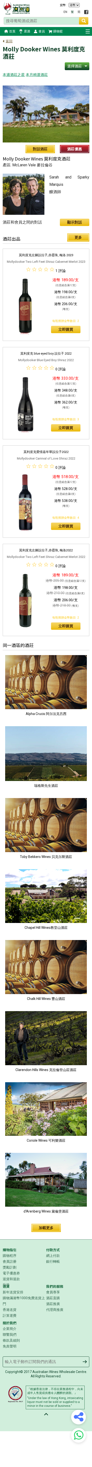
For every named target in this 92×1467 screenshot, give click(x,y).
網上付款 (53, 1256)
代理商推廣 (54, 1310)
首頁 (12, 31)
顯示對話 (74, 222)
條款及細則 (11, 1340)
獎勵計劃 (9, 1267)
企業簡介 (9, 1329)
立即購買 (65, 329)
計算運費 (9, 1315)
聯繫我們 (9, 1334)
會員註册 (9, 1261)
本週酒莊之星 (14, 75)
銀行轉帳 (53, 1261)
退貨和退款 (11, 1279)
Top (46, 1414)
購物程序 (9, 1256)
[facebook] (86, 12)
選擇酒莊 (74, 66)
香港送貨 (9, 1310)
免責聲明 (9, 1346)
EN (65, 11)
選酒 (27, 31)
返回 (9, 41)
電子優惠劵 (11, 1273)
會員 (42, 31)
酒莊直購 (53, 1298)
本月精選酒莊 (37, 75)
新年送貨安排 (13, 1292)
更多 (78, 237)
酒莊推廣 (53, 1304)
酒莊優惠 (74, 149)
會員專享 (53, 1292)
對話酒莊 (40, 149)
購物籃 (58, 31)
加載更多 (46, 1228)
